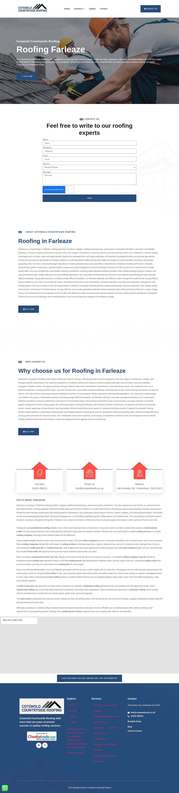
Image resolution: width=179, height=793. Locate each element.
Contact (103, 9)
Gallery (92, 9)
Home (67, 9)
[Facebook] (39, 745)
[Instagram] (45, 745)
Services (78, 9)
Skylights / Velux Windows (105, 745)
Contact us (151, 9)
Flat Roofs (98, 750)
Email (45, 156)
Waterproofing (100, 722)
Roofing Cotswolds (75, 753)
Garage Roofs (100, 739)
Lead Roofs (99, 728)
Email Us (89, 484)
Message (47, 172)
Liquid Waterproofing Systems (107, 716)
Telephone (47, 148)
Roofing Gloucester (75, 733)
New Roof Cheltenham (77, 744)
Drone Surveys (100, 733)
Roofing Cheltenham (76, 729)
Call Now (27, 76)
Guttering (98, 711)
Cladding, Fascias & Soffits (105, 705)
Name (45, 140)
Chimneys (113, 728)
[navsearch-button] (132, 8)
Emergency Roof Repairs (105, 756)
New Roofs (98, 761)
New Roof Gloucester (76, 747)
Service (46, 164)
